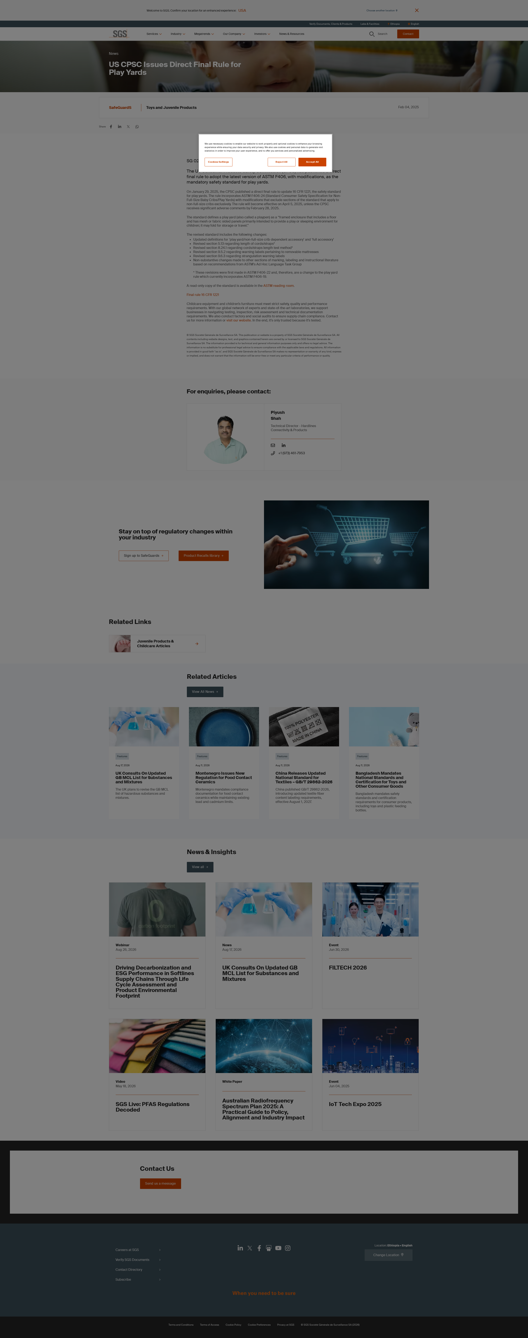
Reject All (282, 162)
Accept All (312, 162)
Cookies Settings (218, 162)
